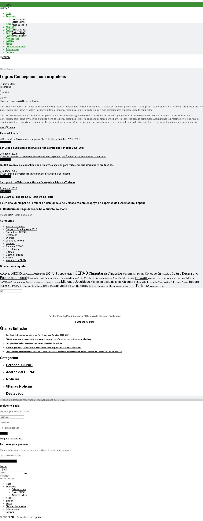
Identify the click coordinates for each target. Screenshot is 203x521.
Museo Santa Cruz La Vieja (149, 282)
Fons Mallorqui (154, 278)
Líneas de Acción (15, 240)
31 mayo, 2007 (7, 84)
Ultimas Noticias (14, 254)
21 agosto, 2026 (8, 188)
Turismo (142, 286)
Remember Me (11, 427)
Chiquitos (115, 273)
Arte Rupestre (27, 274)
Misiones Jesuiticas (75, 282)
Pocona (185, 282)
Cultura (176, 273)
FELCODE (141, 278)
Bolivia (51, 273)
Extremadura (128, 278)
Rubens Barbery (9, 285)
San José (48, 285)
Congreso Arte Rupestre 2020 (21, 229)
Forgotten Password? (11, 438)
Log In (3, 466)
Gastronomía (19, 282)
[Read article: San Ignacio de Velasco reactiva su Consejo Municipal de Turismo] (101, 173)
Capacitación (66, 273)
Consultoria (166, 274)
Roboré (194, 282)
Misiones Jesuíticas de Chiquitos (113, 282)
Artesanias (39, 273)
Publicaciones (12, 49)
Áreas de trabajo (19, 24)
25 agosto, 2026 (8, 153)
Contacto (10, 52)
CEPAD (81, 273)
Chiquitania (98, 273)
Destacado (5, 142)
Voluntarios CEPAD (16, 260)
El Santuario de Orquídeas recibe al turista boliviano (33, 209)
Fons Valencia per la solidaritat (178, 278)
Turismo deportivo (156, 286)
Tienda (9, 33)
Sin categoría (12, 249)
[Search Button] (25, 473)
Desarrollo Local (35, 278)
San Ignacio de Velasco (31, 286)
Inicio (8, 13)
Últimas (10, 252)
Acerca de (11, 16)
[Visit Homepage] (4, 8)
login (10, 215)
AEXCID (16, 273)
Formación (6, 281)
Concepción (153, 273)
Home (3, 69)
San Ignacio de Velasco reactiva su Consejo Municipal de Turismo (37, 182)
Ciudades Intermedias (16, 46)
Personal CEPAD (14, 246)
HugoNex (37, 517)
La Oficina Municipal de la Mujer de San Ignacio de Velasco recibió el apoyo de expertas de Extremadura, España (72, 203)
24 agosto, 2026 (8, 171)
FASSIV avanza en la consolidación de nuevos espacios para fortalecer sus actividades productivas (57, 165)
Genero (49, 282)
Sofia (120, 286)
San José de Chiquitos (69, 286)
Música (167, 282)
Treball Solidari (129, 286)
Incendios (57, 282)
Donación (117, 278)
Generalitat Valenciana (35, 282)
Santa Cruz (90, 286)
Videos (9, 257)
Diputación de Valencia (102, 278)
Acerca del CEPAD (15, 226)
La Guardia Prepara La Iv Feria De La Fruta (26, 197)
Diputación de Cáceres (57, 278)
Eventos (9, 41)
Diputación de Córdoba (81, 278)
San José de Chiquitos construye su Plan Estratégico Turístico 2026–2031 (42, 147)
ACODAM (5, 273)
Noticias (10, 38)
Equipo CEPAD (18, 22)
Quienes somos (19, 19)
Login (8, 4)
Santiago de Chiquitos (107, 286)
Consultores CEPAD (16, 232)
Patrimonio (175, 282)
